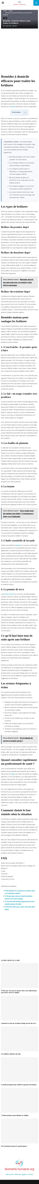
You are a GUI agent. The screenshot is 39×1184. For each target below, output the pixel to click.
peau (13, 107)
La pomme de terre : (8, 879)
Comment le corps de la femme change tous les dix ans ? (18, 1023)
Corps (5, 18)
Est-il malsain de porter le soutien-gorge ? (14, 1146)
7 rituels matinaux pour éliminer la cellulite (14, 1115)
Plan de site (10, 1174)
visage (13, 774)
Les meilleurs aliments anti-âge (10, 1054)
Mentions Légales (21, 1174)
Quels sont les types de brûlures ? (12, 863)
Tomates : (4, 874)
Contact (30, 1174)
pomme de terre (8, 594)
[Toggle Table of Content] (24, 112)
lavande (18, 545)
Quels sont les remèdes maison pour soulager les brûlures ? (18, 867)
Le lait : (3, 871)
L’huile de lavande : (7, 876)
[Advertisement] (19, 52)
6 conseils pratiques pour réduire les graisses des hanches (19, 1084)
